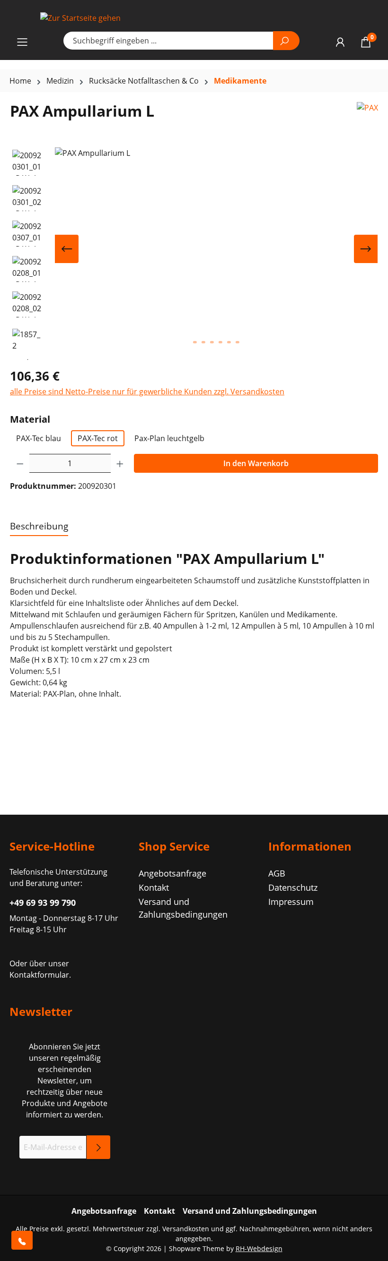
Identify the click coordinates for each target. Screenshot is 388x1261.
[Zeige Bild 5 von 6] (229, 342)
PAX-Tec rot (98, 438)
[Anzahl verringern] (20, 463)
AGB (276, 873)
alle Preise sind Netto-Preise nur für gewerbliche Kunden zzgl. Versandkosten (147, 391)
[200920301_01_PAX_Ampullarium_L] (216, 248)
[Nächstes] (366, 249)
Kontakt (154, 887)
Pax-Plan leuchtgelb (169, 438)
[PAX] (367, 115)
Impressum (291, 901)
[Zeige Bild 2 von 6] (203, 342)
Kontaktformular (39, 975)
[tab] (39, 527)
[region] (194, 253)
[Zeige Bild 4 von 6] (220, 342)
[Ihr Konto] (340, 41)
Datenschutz (292, 887)
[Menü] (22, 41)
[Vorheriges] (67, 249)
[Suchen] (286, 40)
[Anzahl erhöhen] (120, 463)
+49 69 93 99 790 (42, 902)
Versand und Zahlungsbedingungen (250, 1211)
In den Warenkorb (256, 463)
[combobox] (168, 40)
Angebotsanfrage (172, 873)
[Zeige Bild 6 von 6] (237, 342)
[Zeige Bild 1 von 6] (195, 342)
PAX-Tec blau (38, 438)
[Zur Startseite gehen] (194, 17)
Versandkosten (185, 1228)
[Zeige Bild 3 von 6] (212, 342)
